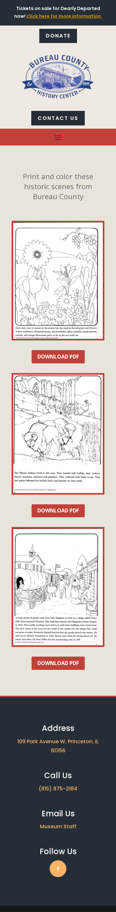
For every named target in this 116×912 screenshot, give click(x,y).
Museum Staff (58, 826)
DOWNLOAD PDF (58, 356)
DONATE (58, 35)
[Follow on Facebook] (58, 868)
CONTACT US (58, 118)
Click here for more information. (64, 16)
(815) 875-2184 (58, 788)
